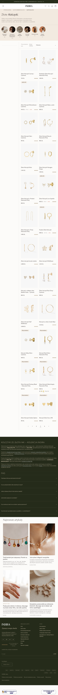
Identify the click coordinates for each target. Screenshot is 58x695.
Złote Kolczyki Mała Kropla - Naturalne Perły (47, 385)
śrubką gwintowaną (19, 453)
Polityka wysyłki (40, 677)
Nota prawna (48, 677)
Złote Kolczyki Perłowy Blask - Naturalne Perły (29, 385)
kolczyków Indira (27, 465)
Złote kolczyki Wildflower (46, 261)
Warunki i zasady (24, 645)
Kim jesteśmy (42, 626)
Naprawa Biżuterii (25, 639)
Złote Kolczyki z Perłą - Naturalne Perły (27, 230)
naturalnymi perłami (6, 465)
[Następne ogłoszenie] (55, 1)
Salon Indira (42, 628)
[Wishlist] (45, 6)
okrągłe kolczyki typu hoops (14, 452)
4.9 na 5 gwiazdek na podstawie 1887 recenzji (13, 644)
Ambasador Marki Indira (45, 632)
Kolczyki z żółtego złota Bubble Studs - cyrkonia (27, 291)
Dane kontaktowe (5, 680)
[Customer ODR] (48, 694)
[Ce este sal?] (9, 694)
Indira (7, 674)
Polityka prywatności (18, 677)
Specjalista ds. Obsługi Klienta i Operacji (46, 635)
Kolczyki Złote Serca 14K (46, 418)
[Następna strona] (48, 426)
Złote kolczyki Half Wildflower (26, 322)
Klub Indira (23, 628)
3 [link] (40, 426)
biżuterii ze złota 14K (27, 461)
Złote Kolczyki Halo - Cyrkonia (27, 137)
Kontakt (22, 641)
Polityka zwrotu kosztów (7, 677)
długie (40, 465)
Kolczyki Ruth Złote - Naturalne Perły (45, 353)
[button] (3, 6)
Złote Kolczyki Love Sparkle (46, 198)
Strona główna (7, 10)
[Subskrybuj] (54, 653)
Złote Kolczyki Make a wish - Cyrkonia (47, 105)
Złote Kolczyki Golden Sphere (29, 418)
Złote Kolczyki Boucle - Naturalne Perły (45, 137)
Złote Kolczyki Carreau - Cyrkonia (27, 74)
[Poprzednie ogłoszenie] (3, 1)
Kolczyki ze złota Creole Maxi (47, 322)
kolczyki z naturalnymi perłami (38, 452)
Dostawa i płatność (25, 634)
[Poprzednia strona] (28, 426)
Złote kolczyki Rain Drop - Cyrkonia (46, 291)
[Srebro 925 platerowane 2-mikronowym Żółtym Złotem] (41, 391)
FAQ (22, 626)
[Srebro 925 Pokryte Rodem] (40, 391)
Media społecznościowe (45, 630)
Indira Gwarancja (24, 637)
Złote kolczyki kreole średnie (29, 261)
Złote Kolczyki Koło (26, 167)
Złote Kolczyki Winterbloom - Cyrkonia (29, 105)
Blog (22, 643)
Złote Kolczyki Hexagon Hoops (45, 168)
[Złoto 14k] (43, 391)
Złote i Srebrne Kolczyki (19, 10)
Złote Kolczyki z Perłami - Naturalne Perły (28, 199)
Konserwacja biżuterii (25, 630)
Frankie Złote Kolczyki (45, 230)
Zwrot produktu (24, 632)
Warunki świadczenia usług (29, 677)
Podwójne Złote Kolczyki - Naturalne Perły (46, 74)
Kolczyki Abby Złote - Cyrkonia (27, 353)
